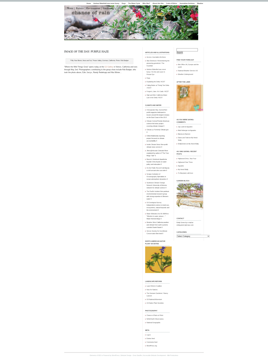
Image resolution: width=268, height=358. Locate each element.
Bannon (187, 134)
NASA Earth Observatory (155, 319)
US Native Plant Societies (155, 303)
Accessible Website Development (154, 355)
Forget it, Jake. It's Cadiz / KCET (158, 91)
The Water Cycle (134, 3)
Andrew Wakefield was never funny (106, 3)
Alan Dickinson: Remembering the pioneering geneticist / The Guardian (158, 63)
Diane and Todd (183, 137)
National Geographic (153, 322)
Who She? (146, 3)
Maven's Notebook (153, 159)
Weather (200, 3)
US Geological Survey (154, 202)
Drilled (149, 136)
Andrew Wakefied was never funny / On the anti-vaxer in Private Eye (156, 72)
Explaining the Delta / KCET (156, 81)
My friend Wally (193, 144)
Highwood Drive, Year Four (187, 158)
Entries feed (151, 338)
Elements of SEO (95, 355)
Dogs (124, 3)
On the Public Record (154, 168)
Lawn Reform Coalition (154, 286)
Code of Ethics (171, 3)
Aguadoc (190, 127)
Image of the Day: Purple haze (86, 51)
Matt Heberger (183, 130)
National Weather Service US (188, 70)
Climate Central (152, 121)
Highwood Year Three (185, 162)
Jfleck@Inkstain (152, 150)
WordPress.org (152, 346)
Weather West (151, 222)
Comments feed (152, 342)
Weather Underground (185, 74)
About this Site (158, 3)
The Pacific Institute (153, 191)
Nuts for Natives (152, 289)
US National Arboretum (154, 299)
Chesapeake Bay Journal (155, 110)
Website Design (126, 355)
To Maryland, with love (185, 173)
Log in (149, 335)
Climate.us (150, 129)
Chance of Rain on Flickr (155, 315)
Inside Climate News (153, 144)
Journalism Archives (187, 3)
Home (89, 3)
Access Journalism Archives (156, 57)
